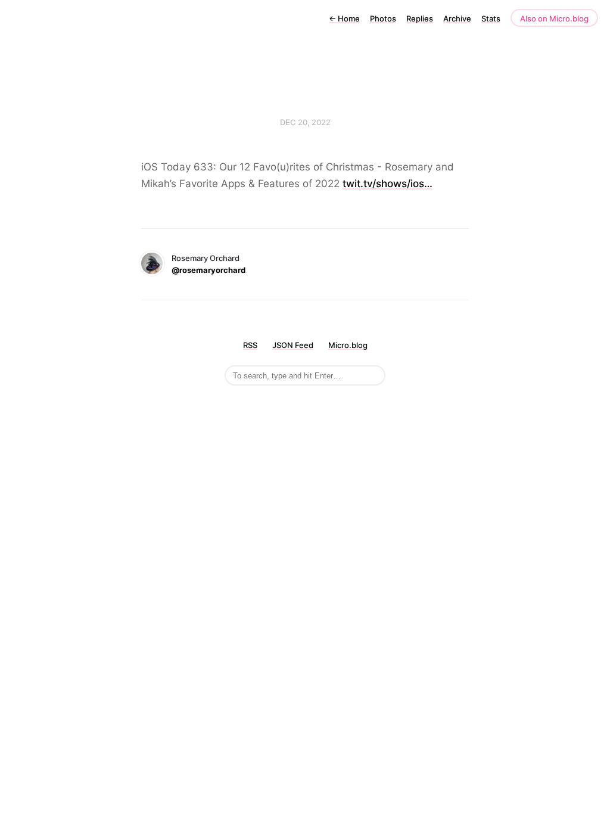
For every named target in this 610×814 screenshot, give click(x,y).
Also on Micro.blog (554, 18)
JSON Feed (292, 345)
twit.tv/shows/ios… (387, 183)
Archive (457, 18)
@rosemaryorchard (208, 270)
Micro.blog (348, 345)
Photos (383, 18)
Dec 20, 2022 (305, 122)
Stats (490, 18)
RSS (250, 345)
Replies (419, 18)
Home (344, 18)
